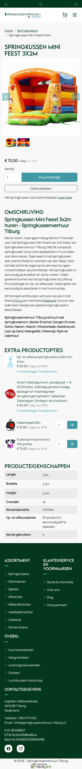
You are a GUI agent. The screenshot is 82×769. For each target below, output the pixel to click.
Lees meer (65, 197)
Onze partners (57, 605)
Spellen (13, 589)
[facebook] (8, 748)
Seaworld (49, 300)
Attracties (15, 597)
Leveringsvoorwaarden (24, 665)
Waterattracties (19, 604)
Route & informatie (60, 582)
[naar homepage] (23, 15)
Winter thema (18, 627)
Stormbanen (17, 581)
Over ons (53, 590)
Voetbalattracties (20, 612)
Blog (50, 597)
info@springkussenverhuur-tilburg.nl (40, 722)
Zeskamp (14, 620)
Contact (14, 673)
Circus (18, 300)
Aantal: (10, 169)
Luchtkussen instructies (25, 680)
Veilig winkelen (18, 657)
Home (9, 30)
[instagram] (20, 748)
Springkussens (27, 30)
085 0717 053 (27, 718)
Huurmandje (49, 177)
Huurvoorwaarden (21, 650)
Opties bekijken (41, 188)
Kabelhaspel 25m (29, 422)
